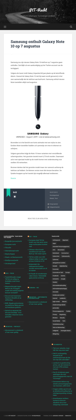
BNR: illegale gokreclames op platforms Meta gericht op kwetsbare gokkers (14, 305)
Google (63, 279)
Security (62, 317)
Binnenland (61, 250)
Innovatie (55, 292)
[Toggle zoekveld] (71, 27)
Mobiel (52, 198)
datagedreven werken (59, 263)
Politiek (68, 311)
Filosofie (8, 247)
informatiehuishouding (59, 285)
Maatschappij (10, 254)
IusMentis (62, 298)
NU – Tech (33, 236)
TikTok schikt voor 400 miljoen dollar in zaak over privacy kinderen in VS (38, 259)
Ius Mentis (57, 344)
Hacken (55, 282)
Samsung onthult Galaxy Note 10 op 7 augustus (37, 44)
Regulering (63, 314)
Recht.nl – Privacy (12, 326)
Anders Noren (58, 415)
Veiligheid (55, 330)
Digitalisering (63, 266)
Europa (68, 272)
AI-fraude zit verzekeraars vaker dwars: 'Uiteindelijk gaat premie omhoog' (38, 276)
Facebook (55, 275)
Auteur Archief (14, 196)
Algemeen (65, 240)
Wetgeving (56, 334)
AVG (54, 250)
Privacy (55, 314)
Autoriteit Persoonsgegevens (61, 246)
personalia (56, 308)
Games (63, 275)
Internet (55, 298)
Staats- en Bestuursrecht (13, 257)
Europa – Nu (34, 287)
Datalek (55, 266)
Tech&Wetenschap (58, 324)
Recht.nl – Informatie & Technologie (37, 297)
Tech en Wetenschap (59, 327)
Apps (54, 243)
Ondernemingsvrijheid (59, 305)
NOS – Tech (9, 273)
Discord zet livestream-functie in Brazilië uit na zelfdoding (13, 298)
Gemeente (56, 279)
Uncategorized (54, 195)
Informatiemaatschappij (60, 288)
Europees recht (10, 244)
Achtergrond (56, 240)
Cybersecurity (66, 256)
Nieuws (64, 301)
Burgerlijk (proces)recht (13, 241)
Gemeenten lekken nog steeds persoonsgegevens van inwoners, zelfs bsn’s (62, 384)
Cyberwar (55, 259)
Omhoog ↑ (68, 415)
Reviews (55, 317)
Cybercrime (56, 256)
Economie (55, 269)
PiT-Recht (38, 10)
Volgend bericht (55, 207)
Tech (56, 198)
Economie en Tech (58, 272)
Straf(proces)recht (11, 260)
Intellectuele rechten (58, 295)
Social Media (56, 321)
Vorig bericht (54, 204)
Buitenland (56, 253)
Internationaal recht (12, 251)
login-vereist (56, 301)
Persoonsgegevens (58, 311)
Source (13, 178)
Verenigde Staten (66, 330)
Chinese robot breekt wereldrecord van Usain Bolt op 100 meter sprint (37, 252)
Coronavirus (64, 253)
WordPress (36, 415)
